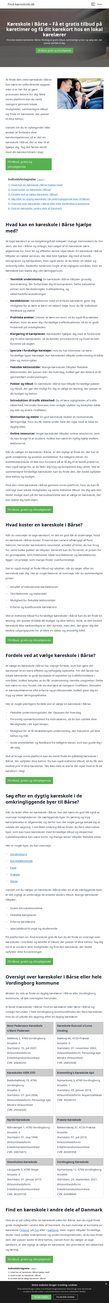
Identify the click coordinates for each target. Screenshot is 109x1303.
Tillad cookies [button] (41, 1297)
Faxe (13, 867)
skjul (40, 179)
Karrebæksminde (21, 861)
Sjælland (52, 1230)
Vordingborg (18, 854)
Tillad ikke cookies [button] (65, 1297)
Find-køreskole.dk (21, 4)
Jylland (24, 1230)
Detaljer (82, 1291)
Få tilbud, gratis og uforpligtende (54, 50)
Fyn (36, 1230)
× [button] (106, 1284)
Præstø (15, 874)
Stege (14, 881)
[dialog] (54, 1292)
